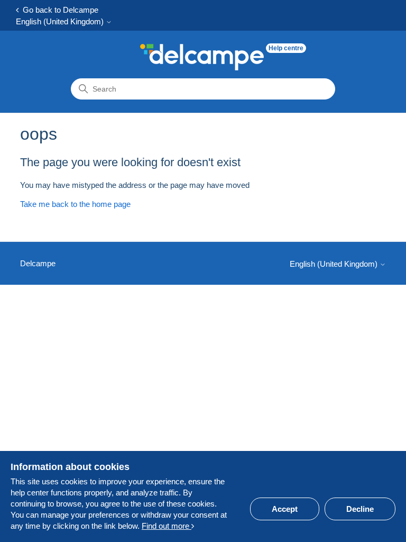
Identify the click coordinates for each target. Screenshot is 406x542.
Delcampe (38, 263)
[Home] (202, 57)
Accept (285, 508)
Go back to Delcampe (58, 9)
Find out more (166, 525)
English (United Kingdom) (61, 21)
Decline (360, 508)
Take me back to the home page (75, 204)
